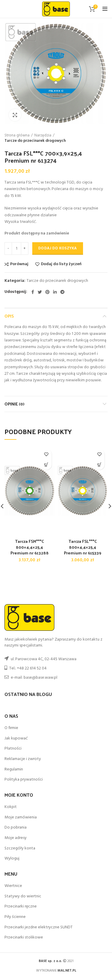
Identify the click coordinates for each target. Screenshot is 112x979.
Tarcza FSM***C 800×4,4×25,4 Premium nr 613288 (29, 547)
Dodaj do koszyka (57, 248)
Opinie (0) (14, 404)
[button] (46, 464)
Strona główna (17, 135)
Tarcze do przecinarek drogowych (35, 141)
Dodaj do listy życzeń (61, 264)
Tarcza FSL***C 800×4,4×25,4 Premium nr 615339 (82, 547)
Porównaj (19, 264)
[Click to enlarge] (15, 115)
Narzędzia (42, 135)
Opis (9, 316)
